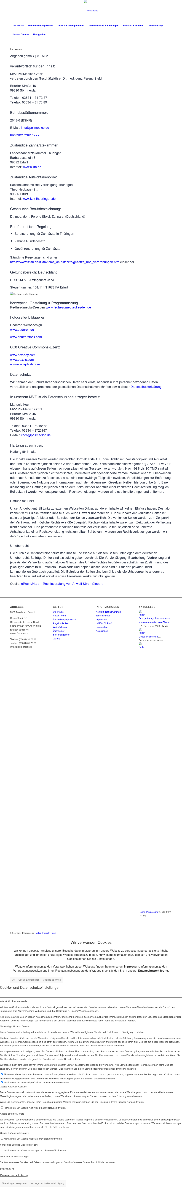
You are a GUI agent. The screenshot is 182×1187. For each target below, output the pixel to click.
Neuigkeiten (102, 630)
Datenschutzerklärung (146, 386)
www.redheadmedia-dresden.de (68, 307)
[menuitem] (18, 25)
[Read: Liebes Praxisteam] (142, 632)
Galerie (56, 638)
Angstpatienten (60, 623)
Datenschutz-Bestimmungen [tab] (14, 1156)
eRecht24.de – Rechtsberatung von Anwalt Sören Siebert (62, 583)
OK (13, 979)
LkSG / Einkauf (104, 623)
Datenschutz (102, 627)
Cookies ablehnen (52, 979)
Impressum (101, 619)
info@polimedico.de (35, 127)
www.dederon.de (22, 329)
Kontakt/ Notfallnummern (108, 611)
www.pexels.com (22, 359)
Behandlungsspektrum (64, 619)
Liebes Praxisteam (148, 636)
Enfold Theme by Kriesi (46, 932)
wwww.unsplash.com (25, 364)
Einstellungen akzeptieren (14, 1183)
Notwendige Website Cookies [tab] (15, 1026)
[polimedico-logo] (91, 10)
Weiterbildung (60, 627)
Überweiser (58, 630)
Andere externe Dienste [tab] (12, 1113)
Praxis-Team (59, 615)
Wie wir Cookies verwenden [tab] (14, 1001)
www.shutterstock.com (26, 336)
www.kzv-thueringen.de (39, 198)
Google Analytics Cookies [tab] (13, 1086)
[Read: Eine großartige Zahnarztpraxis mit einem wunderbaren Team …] (142, 614)
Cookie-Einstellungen (28, 979)
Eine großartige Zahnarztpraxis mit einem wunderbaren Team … (154, 622)
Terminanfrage (103, 615)
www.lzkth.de (32, 166)
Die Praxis (58, 611)
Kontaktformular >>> (24, 134)
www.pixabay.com (23, 354)
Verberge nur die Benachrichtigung (47, 1183)
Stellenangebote (61, 634)
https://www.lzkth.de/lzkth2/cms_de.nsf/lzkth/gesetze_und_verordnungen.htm (64, 261)
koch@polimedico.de (36, 434)
